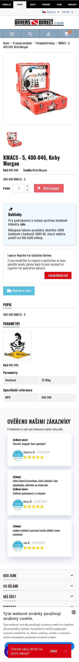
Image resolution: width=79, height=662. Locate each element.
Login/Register (58, 275)
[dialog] (39, 634)
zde (22, 224)
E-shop (20, 4)
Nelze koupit (48, 188)
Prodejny (46, 4)
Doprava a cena (19, 290)
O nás (59, 4)
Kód (5, 170)
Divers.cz (7, 4)
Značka (27, 170)
